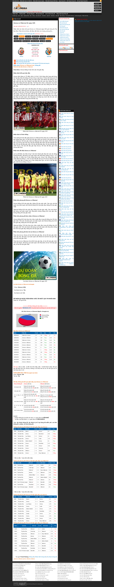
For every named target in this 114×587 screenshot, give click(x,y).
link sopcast (93, 20)
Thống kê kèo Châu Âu (65, 35)
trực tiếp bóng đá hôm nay (40, 578)
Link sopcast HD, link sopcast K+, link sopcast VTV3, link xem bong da (32, 63)
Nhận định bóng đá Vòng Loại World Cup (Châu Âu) (66, 195)
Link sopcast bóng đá (64, 29)
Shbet (25, 578)
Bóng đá (31, 556)
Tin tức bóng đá (30, 13)
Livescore (97, 3)
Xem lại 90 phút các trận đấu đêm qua (25, 60)
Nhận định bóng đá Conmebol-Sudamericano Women (66, 259)
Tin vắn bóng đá (78, 15)
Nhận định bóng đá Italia (66, 146)
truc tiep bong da (61, 579)
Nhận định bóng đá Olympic (67, 200)
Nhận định (15, 13)
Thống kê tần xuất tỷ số (65, 40)
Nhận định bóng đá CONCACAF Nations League (66, 234)
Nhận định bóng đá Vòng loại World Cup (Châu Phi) (66, 250)
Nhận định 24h (15, 0)
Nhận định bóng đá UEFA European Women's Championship (66, 263)
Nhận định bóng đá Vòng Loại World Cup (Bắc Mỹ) (66, 192)
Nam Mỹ (57, 15)
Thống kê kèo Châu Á (64, 34)
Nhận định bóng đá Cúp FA (66, 160)
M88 (97, 563)
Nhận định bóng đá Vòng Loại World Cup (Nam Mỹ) (66, 189)
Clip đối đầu (35, 38)
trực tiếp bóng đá (16, 579)
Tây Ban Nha (26, 15)
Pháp (34, 15)
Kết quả (16, 36)
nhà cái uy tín (92, 563)
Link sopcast (43, 36)
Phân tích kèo (85, 15)
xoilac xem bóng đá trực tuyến (41, 575)
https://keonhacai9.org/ (40, 573)
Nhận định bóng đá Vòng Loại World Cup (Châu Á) (66, 198)
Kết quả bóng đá (40, 13)
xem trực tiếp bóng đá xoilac (86, 575)
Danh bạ (96, 10)
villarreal (28, 558)
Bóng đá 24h (97, 8)
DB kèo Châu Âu (34, 41)
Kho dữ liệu (97, 5)
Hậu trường (62, 15)
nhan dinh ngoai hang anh (18, 573)
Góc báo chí (49, 38)
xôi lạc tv (90, 579)
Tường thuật (22, 13)
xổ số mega (80, 20)
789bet (47, 579)
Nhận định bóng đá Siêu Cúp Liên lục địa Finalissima (66, 129)
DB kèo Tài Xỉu (26, 41)
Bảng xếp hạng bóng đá (62, 13)
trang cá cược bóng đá (40, 576)
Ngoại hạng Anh (62, 0)
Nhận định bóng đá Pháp (66, 150)
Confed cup (14, 15)
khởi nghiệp (86, 21)
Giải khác (53, 15)
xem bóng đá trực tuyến (18, 578)
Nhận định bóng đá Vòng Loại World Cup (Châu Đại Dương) (66, 246)
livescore (82, 21)
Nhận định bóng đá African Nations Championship (66, 206)
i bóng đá (37, 65)
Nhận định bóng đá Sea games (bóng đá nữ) (66, 169)
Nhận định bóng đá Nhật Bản (67, 212)
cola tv (84, 578)
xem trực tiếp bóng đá (84, 576)
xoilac (22, 579)
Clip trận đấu (28, 38)
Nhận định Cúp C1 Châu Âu (26, 0)
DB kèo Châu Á (17, 41)
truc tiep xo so (87, 20)
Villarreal (68, 47)
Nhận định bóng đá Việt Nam (51, 0)
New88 (25, 579)
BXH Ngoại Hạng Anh (71, 0)
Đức (31, 15)
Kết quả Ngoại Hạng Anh (82, 0)
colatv (81, 578)
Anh (19, 15)
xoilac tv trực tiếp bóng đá (63, 575)
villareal (33, 558)
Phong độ (22, 38)
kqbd (76, 20)
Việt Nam (44, 15)
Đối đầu (16, 38)
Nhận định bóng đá (40, 556)
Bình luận (48, 41)
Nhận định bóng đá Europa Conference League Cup (66, 221)
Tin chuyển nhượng (70, 15)
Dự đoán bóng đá (52, 556)
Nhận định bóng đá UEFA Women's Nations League (66, 183)
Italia (22, 15)
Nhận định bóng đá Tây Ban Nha (35, 43)
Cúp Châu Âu (38, 15)
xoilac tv (43, 579)
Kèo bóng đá (62, 26)
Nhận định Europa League (38, 0)
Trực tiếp (42, 41)
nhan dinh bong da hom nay (19, 575)
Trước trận (28, 36)
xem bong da (68, 579)
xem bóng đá (38, 579)
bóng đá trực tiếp (83, 579)
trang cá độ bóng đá (17, 576)
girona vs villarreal (18, 558)
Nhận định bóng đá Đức (66, 148)
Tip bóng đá (42, 38)
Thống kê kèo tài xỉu (64, 37)
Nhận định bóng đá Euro (66, 177)
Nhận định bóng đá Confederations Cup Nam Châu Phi (66, 227)
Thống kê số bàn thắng (65, 39)
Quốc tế (48, 15)
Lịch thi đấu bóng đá (50, 13)
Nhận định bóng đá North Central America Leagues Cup (66, 214)
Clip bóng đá (62, 30)
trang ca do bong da (61, 576)
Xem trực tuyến (51, 36)
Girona (60, 47)
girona (24, 558)
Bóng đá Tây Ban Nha (64, 18)
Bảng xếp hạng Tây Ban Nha (23, 61)
